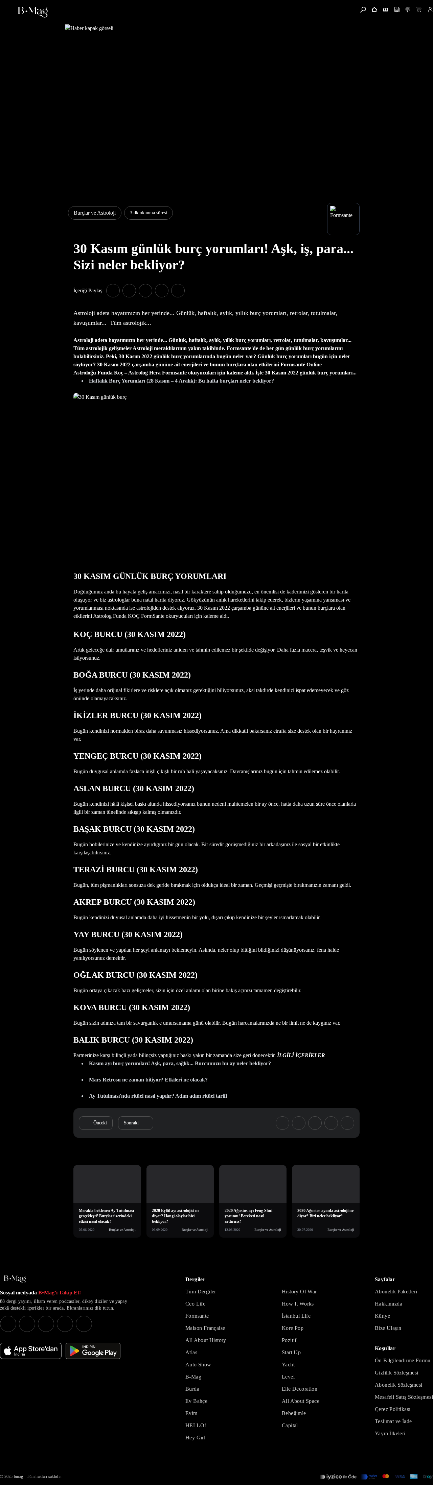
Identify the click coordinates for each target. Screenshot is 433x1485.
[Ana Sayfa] (15, 1279)
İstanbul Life (296, 1316)
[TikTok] (84, 1324)
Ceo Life (195, 1304)
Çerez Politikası (392, 1409)
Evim (191, 1413)
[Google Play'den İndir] (93, 1351)
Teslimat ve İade (393, 1421)
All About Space (300, 1401)
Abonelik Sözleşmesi (399, 1385)
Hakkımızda (388, 1304)
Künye (382, 1316)
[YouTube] (27, 1324)
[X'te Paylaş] (129, 290)
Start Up (291, 1352)
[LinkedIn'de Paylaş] (161, 290)
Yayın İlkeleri (390, 1433)
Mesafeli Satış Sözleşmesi (404, 1397)
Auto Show (198, 1364)
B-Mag (193, 1377)
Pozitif (289, 1340)
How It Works (298, 1304)
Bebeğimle (294, 1413)
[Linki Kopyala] (347, 1123)
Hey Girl (195, 1437)
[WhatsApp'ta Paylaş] (145, 290)
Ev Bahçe (196, 1401)
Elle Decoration (299, 1389)
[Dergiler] (385, 10)
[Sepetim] (419, 10)
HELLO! (195, 1425)
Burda (192, 1389)
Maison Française (205, 1328)
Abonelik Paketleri (396, 1291)
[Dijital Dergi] (397, 10)
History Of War (299, 1291)
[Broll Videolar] (408, 10)
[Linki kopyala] (178, 290)
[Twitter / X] (46, 1324)
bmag (18, 1476)
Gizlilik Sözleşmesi (396, 1373)
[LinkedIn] (65, 1324)
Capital (290, 1425)
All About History (205, 1340)
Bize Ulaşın (388, 1328)
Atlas (191, 1352)
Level (288, 1377)
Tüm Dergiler (200, 1291)
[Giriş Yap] (430, 10)
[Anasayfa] (374, 10)
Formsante (197, 1316)
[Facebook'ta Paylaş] (113, 290)
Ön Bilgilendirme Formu (403, 1360)
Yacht (288, 1364)
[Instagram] (8, 1324)
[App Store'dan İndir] (31, 1351)
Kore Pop (292, 1328)
